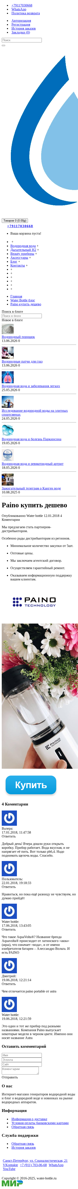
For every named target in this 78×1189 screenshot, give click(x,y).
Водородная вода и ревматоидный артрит (32, 464)
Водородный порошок (18, 337)
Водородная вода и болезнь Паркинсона (31, 439)
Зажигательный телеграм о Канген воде (31, 488)
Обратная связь (22, 1127)
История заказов (23, 1147)
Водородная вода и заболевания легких (31, 386)
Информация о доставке (29, 1119)
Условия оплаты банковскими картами (40, 1123)
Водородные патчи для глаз (22, 361)
